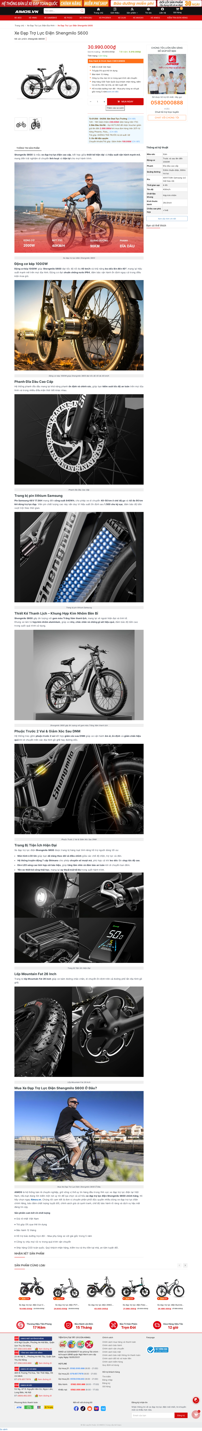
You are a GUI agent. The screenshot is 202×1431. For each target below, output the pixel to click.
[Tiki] (103, 1408)
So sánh (3, 1429)
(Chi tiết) (132, 118)
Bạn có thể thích (156, 225)
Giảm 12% (129, 1299)
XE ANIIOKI (138, 17)
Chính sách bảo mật (111, 1352)
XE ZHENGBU (86, 17)
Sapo (119, 1425)
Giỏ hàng (177, 10)
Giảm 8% (60, 1299)
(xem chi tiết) (113, 92)
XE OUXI (122, 17)
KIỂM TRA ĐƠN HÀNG (177, 17)
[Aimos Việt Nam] (26, 10)
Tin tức (148, 13)
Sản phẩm (132, 13)
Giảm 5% (164, 1299)
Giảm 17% (25, 1299)
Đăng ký (106, 1383)
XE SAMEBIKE (50, 17)
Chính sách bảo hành (112, 1345)
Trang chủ (98, 13)
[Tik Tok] (83, 1408)
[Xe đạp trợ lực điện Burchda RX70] (170, 1291)
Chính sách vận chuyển (113, 1348)
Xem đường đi (45, 1349)
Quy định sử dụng (110, 1365)
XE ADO (18, 17)
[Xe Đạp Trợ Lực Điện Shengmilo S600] (21, 124)
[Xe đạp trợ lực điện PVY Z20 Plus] (66, 1291)
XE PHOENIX (105, 17)
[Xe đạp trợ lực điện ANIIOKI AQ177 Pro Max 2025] (101, 1291)
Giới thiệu (114, 13)
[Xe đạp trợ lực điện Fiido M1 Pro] (136, 1291)
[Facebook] (76, 1408)
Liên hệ (162, 13)
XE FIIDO (68, 17)
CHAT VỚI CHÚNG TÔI (167, 117)
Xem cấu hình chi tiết (167, 219)
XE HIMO (33, 17)
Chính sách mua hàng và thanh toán (119, 1342)
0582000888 (167, 103)
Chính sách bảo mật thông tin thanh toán (121, 1355)
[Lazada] (96, 1408)
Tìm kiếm (106, 1376)
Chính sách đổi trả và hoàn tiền (116, 1358)
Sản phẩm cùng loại (29, 1265)
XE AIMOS (155, 17)
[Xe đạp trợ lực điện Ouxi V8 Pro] (32, 1291)
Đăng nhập (107, 1380)
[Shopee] (89, 1408)
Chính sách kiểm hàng (112, 1362)
